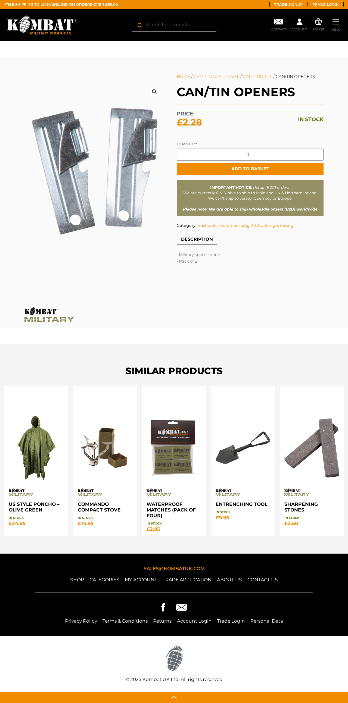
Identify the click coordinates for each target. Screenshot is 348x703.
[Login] (299, 23)
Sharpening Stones (301, 507)
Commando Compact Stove (99, 507)
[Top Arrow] (174, 697)
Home (183, 76)
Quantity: (187, 144)
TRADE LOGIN (326, 4)
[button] (154, 92)
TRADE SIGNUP (288, 4)
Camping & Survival (216, 76)
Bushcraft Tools (213, 225)
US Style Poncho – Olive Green (34, 507)
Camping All (257, 76)
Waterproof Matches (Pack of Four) (171, 509)
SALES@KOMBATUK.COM (174, 568)
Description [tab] (197, 239)
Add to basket (250, 168)
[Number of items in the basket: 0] (318, 21)
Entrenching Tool (241, 504)
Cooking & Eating (275, 225)
